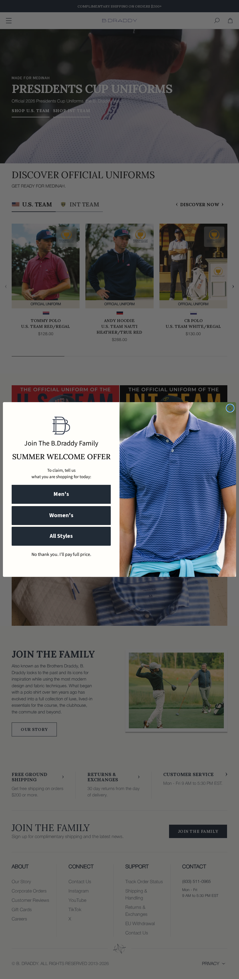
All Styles (61, 536)
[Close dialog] (230, 408)
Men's (61, 494)
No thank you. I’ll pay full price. (61, 554)
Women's (61, 515)
